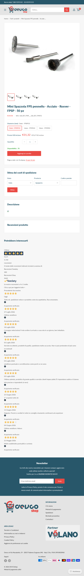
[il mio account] (74, 10)
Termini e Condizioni (11, 530)
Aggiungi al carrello (24, 153)
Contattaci (49, 519)
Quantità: (10, 142)
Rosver (10, 116)
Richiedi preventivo (52, 516)
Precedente (8, 290)
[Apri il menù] (5, 10)
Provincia (37, 178)
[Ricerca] (66, 9)
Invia (59, 481)
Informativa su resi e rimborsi (14, 533)
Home (6, 19)
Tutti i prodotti (14, 19)
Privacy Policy (32, 487)
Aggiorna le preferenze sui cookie (16, 543)
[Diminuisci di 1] (24, 142)
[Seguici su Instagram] (9, 560)
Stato (9, 178)
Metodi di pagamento (53, 509)
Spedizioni (49, 513)
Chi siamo (49, 506)
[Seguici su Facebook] (5, 560)
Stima (12, 190)
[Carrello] (78, 9)
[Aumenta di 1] (35, 142)
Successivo (17, 290)
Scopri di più (30, 160)
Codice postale (66, 178)
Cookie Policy (9, 540)
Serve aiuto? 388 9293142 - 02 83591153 (19, 2)
